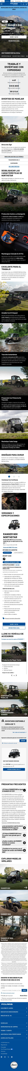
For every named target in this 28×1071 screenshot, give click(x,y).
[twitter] (8, 1057)
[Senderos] (14, 4)
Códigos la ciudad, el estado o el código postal (12, 986)
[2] (9, 470)
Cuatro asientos (18, 552)
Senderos (7, 1)
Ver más (17, 565)
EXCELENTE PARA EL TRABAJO (18, 56)
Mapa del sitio (4, 1044)
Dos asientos (7, 552)
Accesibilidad (4, 1053)
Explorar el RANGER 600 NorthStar (11, 822)
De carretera (18, 1)
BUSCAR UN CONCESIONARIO (9, 1012)
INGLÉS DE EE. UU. (6, 1015)
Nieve (12, 1)
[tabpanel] (14, 574)
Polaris (2, 1)
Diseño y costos (14, 37)
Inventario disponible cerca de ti (14, 769)
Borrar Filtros (23, 995)
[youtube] (11, 1057)
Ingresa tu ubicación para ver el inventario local (13, 737)
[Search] (21, 4)
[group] (14, 658)
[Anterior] (12, 676)
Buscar (23, 740)
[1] (16, 470)
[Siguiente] (16, 676)
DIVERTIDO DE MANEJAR (6, 56)
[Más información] (14, 33)
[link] (14, 1023)
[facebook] (1, 1057)
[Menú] (1, 4)
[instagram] (5, 1057)
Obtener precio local (14, 628)
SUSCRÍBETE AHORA (7, 1008)
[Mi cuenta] (23, 4)
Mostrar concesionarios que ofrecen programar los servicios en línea (14, 999)
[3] (13, 470)
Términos (3, 1051)
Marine (23, 1)
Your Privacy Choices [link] (5, 1049)
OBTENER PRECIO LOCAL (14, 40)
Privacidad (3, 1047)
